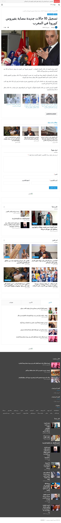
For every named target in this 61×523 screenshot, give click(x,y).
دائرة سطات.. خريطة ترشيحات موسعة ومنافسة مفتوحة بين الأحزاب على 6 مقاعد (45, 285)
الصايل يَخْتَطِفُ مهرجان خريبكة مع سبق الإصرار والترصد (46, 497)
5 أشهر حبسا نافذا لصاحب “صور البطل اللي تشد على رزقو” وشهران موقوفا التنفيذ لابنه (12, 139)
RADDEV (43, 520)
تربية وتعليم (16, 410)
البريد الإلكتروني (53, 180)
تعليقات (11, 302)
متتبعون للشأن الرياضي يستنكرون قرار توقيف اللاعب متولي (33, 308)
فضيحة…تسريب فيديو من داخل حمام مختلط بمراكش (38, 370)
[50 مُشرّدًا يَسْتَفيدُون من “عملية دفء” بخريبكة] (55, 465)
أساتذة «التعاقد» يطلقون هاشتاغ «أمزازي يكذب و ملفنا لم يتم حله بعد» (46, 509)
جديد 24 (52, 27)
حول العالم (57, 413)
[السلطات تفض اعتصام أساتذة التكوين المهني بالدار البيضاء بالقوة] (55, 475)
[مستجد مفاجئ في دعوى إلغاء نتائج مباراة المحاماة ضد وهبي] (53, 332)
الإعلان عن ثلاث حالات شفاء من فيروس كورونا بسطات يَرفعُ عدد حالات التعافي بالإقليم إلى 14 (31, 106)
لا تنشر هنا (18, 413)
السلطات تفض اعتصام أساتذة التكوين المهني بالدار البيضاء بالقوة (46, 476)
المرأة (22, 410)
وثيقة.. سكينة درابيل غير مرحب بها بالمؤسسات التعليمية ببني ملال (32, 315)
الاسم (55, 174)
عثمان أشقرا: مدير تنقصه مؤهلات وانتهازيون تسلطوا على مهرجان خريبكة (44, 228)
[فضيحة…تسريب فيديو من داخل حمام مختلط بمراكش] (55, 373)
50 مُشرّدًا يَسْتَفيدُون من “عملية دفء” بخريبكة (47, 465)
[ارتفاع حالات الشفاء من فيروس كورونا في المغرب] (12, 99)
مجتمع (13, 413)
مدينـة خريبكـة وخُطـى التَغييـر (12, 211)
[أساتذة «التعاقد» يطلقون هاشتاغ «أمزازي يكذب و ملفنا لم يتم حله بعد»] (55, 508)
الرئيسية (54, 11)
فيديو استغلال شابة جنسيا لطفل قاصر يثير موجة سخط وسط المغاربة (31, 337)
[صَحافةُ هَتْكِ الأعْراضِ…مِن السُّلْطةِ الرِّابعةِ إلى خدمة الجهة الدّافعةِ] (55, 486)
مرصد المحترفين (6, 413)
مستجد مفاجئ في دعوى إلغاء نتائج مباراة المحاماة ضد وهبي (33, 330)
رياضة (51, 413)
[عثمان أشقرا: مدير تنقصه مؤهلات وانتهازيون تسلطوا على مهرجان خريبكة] (55, 425)
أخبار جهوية (49, 410)
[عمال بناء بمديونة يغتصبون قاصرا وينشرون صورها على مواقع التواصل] (55, 380)
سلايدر (50, 11)
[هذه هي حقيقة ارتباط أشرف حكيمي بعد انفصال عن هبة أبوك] (53, 325)
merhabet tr (56, 410)
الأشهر (50, 302)
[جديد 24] (52, 4)
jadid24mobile (50, 114)
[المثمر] (31, 193)
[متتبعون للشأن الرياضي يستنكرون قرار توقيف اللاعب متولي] (53, 311)
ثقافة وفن (10, 410)
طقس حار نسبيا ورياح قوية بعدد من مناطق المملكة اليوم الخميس (38, 1)
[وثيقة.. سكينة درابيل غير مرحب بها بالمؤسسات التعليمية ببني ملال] (53, 318)
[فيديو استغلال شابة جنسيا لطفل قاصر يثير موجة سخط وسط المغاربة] (53, 339)
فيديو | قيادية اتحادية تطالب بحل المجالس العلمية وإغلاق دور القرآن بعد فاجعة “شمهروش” (11, 224)
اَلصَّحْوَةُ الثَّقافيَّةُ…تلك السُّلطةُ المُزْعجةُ (20, 218)
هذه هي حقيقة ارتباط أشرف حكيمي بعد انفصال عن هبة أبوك (33, 322)
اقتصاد (37, 410)
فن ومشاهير (32, 413)
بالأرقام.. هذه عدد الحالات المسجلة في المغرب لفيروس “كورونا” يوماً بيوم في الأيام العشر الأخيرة (49, 106)
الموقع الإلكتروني (25, 180)
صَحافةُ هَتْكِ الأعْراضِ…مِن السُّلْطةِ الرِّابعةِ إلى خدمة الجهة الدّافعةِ (46, 487)
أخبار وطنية (43, 410)
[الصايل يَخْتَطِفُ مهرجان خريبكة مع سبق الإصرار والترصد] (55, 497)
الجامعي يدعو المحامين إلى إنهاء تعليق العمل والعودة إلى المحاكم (31, 138)
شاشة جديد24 (40, 413)
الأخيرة (30, 302)
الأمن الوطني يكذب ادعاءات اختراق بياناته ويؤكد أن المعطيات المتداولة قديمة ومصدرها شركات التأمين (49, 139)
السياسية (32, 410)
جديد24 (4, 410)
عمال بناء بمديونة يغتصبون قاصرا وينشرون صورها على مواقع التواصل (34, 377)
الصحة (26, 410)
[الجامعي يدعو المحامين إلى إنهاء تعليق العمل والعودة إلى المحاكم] (30, 131)
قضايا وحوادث (50, 14)
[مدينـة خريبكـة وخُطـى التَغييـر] (25, 214)
